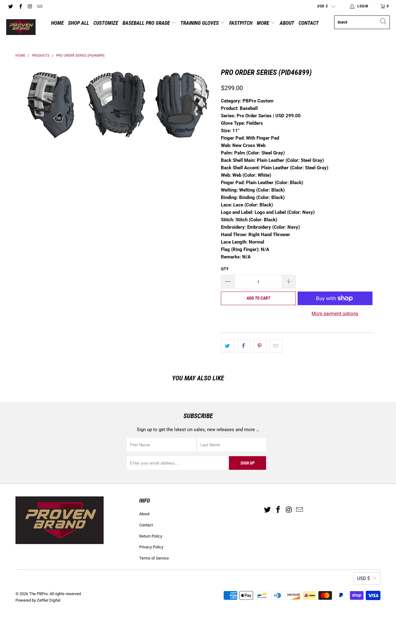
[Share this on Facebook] (243, 346)
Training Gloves (200, 23)
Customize (105, 23)
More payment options (335, 313)
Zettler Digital (48, 600)
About (287, 23)
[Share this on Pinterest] (259, 346)
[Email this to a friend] (275, 346)
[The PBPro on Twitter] (10, 6)
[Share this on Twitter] (227, 346)
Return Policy (150, 536)
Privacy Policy (151, 547)
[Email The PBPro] (39, 6)
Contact (309, 23)
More (263, 23)
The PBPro (38, 593)
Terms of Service (154, 558)
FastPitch (240, 23)
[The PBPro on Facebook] (20, 6)
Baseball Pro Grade (147, 23)
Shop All (78, 23)
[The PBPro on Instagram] (29, 6)
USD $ (322, 6)
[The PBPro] (21, 27)
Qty (225, 268)
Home (57, 23)
